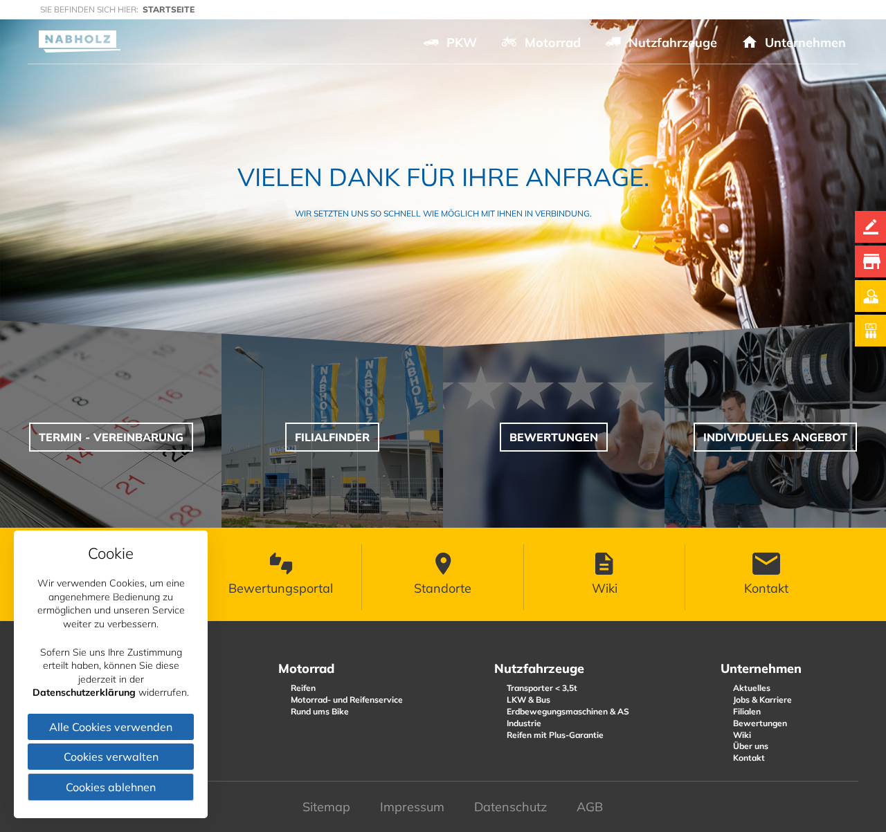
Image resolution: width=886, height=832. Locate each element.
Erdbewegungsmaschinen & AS (568, 711)
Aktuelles (751, 688)
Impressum (412, 807)
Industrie (524, 723)
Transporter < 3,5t (542, 688)
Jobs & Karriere (762, 699)
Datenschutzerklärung (84, 692)
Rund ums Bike (320, 711)
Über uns (750, 746)
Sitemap (326, 807)
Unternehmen (761, 668)
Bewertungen (760, 723)
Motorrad (306, 668)
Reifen (303, 688)
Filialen (747, 711)
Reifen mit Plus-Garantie (555, 735)
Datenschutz (510, 807)
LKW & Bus (528, 699)
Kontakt (749, 757)
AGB (590, 807)
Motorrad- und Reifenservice (347, 699)
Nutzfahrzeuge (539, 668)
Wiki (742, 735)
